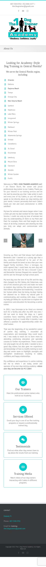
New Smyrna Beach (15, 101)
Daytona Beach (13, 88)
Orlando (11, 80)
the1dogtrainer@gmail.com (23, 6)
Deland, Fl (7, 516)
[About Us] (23, 241)
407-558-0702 (14, 521)
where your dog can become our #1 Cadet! (23, 367)
